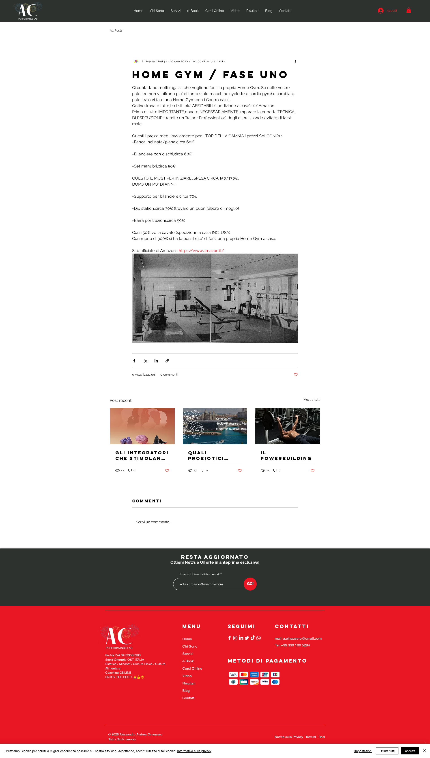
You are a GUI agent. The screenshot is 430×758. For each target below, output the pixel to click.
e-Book (188, 661)
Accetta (410, 751)
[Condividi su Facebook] (134, 361)
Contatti (188, 698)
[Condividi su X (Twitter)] (145, 361)
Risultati (188, 683)
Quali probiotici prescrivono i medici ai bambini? (212, 455)
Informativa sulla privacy (194, 751)
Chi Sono (189, 646)
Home (187, 639)
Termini (310, 737)
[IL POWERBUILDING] (287, 426)
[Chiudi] (424, 750)
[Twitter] (247, 638)
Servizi (187, 654)
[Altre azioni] (295, 61)
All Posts (116, 30)
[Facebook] (229, 638)
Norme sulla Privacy (289, 737)
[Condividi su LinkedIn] (156, 361)
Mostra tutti (311, 399)
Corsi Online (192, 668)
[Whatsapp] (258, 638)
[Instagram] (235, 638)
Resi (321, 737)
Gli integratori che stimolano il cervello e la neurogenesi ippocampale (142, 455)
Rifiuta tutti (387, 751)
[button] (408, 10)
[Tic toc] (253, 638)
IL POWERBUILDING (286, 455)
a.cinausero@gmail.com (302, 638)
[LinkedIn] (241, 638)
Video (187, 676)
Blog (186, 690)
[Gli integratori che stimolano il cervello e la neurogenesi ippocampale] (142, 426)
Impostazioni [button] (363, 751)
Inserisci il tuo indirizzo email (199, 574)
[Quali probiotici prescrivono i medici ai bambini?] (215, 426)
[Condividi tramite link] (167, 361)
